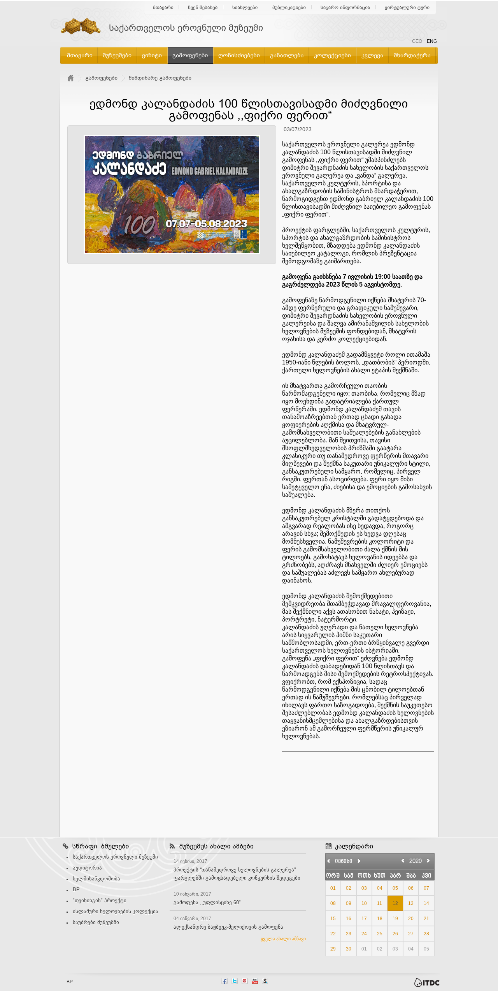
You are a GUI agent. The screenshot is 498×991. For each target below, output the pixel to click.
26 (395, 933)
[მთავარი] (163, 7)
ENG (432, 41)
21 (426, 918)
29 (333, 949)
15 (333, 918)
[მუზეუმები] (117, 55)
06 (411, 888)
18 (379, 918)
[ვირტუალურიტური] (407, 7)
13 (411, 903)
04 (379, 888)
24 (364, 933)
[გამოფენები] (190, 55)
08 (333, 903)
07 (426, 888)
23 (348, 933)
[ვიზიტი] (152, 55)
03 (364, 888)
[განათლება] (287, 55)
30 (348, 949)
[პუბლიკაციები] (289, 7)
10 (364, 903)
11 (379, 903)
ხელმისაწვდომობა (96, 879)
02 (348, 888)
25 (379, 933)
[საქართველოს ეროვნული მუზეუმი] (167, 28)
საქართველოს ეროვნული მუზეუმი (115, 857)
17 (364, 918)
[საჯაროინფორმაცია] (345, 7)
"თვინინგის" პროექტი (99, 900)
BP (76, 889)
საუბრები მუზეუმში (96, 922)
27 (411, 933)
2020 (415, 860)
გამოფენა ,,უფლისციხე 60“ (207, 902)
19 (395, 918)
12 (395, 903)
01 (333, 888)
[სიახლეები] (245, 7)
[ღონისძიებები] (239, 55)
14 (426, 903)
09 (348, 903)
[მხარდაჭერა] (412, 55)
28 (426, 933)
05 (395, 888)
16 (348, 918)
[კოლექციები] (332, 55)
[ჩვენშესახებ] (203, 7)
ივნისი (343, 862)
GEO (417, 41)
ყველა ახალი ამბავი (283, 939)
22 (333, 933)
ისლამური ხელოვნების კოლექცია (115, 911)
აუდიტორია (87, 868)
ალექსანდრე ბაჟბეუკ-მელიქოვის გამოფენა (228, 927)
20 (411, 918)
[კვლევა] (372, 55)
